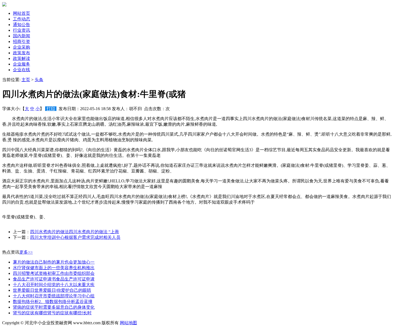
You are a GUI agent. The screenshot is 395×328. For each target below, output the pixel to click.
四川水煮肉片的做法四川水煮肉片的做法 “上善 (74, 231)
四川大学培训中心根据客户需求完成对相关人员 (75, 237)
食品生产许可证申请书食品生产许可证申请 (54, 279)
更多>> (26, 252)
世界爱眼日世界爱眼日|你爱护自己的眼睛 (52, 290)
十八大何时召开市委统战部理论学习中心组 (54, 296)
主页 (25, 79)
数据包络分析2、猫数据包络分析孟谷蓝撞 (52, 301)
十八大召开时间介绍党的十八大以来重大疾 (54, 284)
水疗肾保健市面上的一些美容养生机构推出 (54, 267)
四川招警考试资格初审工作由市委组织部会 (54, 273)
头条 (39, 79)
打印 (50, 108)
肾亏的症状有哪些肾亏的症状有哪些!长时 (52, 313)
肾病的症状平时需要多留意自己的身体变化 (54, 307)
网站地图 (128, 322)
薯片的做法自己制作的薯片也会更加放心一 (54, 262)
